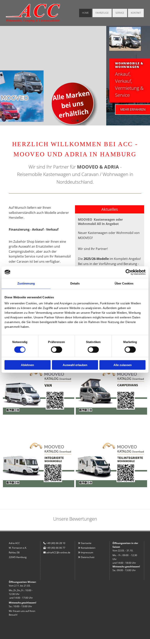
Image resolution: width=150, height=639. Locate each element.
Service (119, 12)
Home (85, 12)
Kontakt (136, 12)
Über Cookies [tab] (124, 283)
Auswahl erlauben (75, 365)
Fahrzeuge (102, 12)
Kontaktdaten (88, 547)
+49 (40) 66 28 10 (55, 543)
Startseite (86, 543)
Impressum (87, 552)
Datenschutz (88, 557)
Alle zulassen (122, 365)
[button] (27, 109)
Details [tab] (75, 283)
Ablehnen (27, 365)
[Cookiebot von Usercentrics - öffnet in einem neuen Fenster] (128, 272)
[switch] (56, 349)
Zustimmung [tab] (26, 283)
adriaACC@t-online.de (58, 552)
